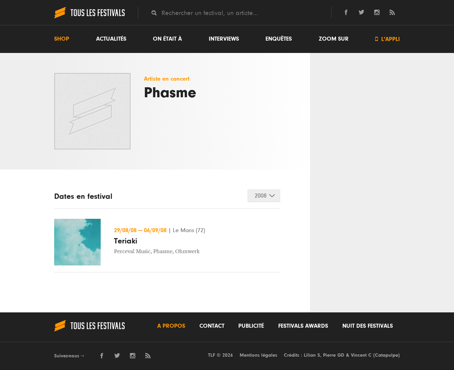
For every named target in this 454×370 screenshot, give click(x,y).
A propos (171, 326)
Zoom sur (334, 39)
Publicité (251, 326)
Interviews (224, 39)
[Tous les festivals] (89, 17)
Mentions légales (258, 355)
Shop (61, 39)
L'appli (387, 39)
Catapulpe (386, 355)
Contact (211, 326)
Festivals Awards (303, 326)
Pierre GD (333, 355)
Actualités (111, 39)
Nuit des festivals (367, 326)
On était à (167, 39)
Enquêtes (279, 39)
